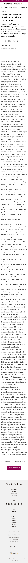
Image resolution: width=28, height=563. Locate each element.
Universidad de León (8, 461)
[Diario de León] (14, 4)
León (10, 8)
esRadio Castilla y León (14, 546)
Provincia (16, 8)
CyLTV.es (14, 544)
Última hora (4, 8)
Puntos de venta (14, 497)
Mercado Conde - (7, 0)
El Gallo (14, 530)
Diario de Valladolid (14, 539)
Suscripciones (14, 493)
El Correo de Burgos (14, 541)
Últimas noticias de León (14, 531)
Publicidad (14, 491)
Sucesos (14, 522)
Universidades (17, 461)
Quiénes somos (14, 489)
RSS (14, 500)
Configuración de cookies (11, 560)
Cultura (14, 518)
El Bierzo (14, 511)
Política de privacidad (12, 558)
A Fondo (14, 524)
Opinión (14, 528)
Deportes (14, 515)
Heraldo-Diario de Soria (14, 543)
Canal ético (19, 560)
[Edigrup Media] (14, 553)
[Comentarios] (18, 41)
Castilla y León (14, 516)
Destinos (14, 526)
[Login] (26, 4)
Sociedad (22, 8)
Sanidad (14, 520)
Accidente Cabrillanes (16, 0)
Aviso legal (4, 558)
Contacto (14, 498)
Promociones (14, 495)
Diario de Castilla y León (14, 537)
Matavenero (24, 0)
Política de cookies (22, 558)
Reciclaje (23, 461)
